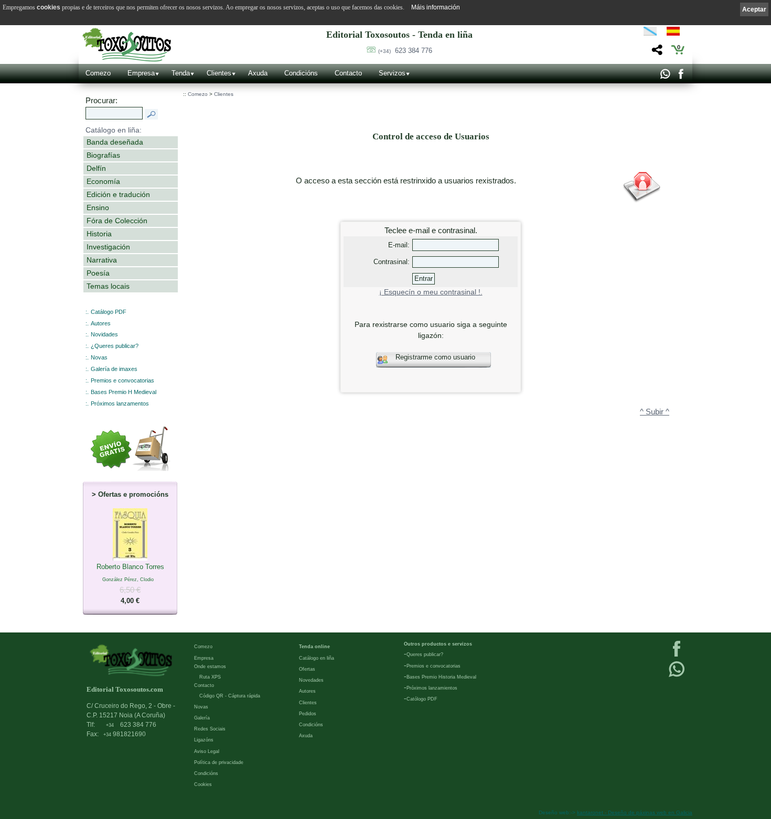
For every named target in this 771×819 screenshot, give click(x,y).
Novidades (104, 334)
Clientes (219, 73)
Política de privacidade (218, 762)
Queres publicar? (424, 654)
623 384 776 (405, 50)
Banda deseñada (115, 142)
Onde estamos (210, 666)
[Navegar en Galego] (650, 33)
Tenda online (314, 646)
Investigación (108, 247)
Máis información (435, 7)
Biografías (103, 155)
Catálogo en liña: (113, 130)
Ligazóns (203, 739)
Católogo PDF (421, 699)
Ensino (98, 207)
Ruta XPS (210, 677)
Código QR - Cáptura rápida (229, 695)
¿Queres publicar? (114, 346)
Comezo (98, 73)
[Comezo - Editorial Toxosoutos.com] (126, 44)
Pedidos (307, 713)
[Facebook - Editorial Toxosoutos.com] (680, 76)
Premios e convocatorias (122, 380)
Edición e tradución (118, 194)
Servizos (392, 73)
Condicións (301, 73)
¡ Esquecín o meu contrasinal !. (431, 292)
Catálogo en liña (316, 658)
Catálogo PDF (108, 312)
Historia (99, 234)
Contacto (348, 73)
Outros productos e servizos (438, 644)
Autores (101, 323)
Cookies (203, 784)
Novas (99, 357)
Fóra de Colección (117, 220)
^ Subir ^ (654, 412)
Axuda (257, 73)
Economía (103, 181)
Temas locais (108, 286)
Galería (202, 717)
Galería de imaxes (114, 369)
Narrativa (102, 260)
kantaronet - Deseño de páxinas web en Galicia (634, 812)
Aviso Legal (206, 751)
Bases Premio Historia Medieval (441, 677)
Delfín (96, 168)
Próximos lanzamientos (431, 688)
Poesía (98, 273)
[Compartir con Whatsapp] (664, 76)
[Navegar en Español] (676, 33)
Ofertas (307, 669)
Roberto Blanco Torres (130, 584)
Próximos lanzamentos (120, 403)
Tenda (181, 73)
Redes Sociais (210, 728)
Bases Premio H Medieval (123, 392)
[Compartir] (656, 52)
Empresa (141, 73)
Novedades (311, 680)
